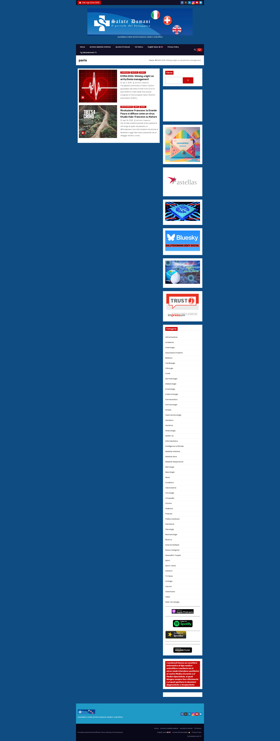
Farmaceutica (171, 399)
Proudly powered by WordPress (89, 732)
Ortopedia (169, 498)
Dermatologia (171, 378)
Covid (167, 373)
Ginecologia (170, 430)
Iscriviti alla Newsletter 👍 (181, 732)
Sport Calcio (170, 565)
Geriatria (169, 425)
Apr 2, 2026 (127, 83)
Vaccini (168, 586)
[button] (195, 49)
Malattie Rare (171, 456)
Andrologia (170, 347)
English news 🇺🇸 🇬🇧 (155, 47)
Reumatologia (171, 534)
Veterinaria (170, 591)
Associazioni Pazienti (174, 353)
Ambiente (169, 342)
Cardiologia (125, 72)
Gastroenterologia (173, 415)
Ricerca (142, 72)
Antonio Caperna (141, 83)
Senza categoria (172, 550)
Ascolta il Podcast (123, 47)
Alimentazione (171, 337)
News (136, 107)
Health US (134, 72)
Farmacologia (171, 404)
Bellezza (168, 358)
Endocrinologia (171, 394)
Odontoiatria (170, 488)
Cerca (169, 72)
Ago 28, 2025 (128, 120)
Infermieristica (171, 441)
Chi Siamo (139, 47)
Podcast (168, 513)
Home (82, 47)
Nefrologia (169, 467)
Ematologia (170, 389)
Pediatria (169, 508)
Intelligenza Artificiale (174, 446)
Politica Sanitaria (172, 519)
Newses (109, 732)
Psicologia (169, 529)
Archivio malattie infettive (100, 47)
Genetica (169, 420)
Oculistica (169, 482)
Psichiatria (169, 524)
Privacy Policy (173, 47)
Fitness (168, 410)
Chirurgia (169, 368)
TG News (169, 576)
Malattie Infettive (126, 107)
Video (167, 597)
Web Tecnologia (172, 602)
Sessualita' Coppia (173, 555)
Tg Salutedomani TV (88, 52)
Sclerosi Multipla (172, 545)
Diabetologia (170, 384)
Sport (167, 560)
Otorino (168, 503)
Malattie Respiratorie (174, 461)
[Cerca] (188, 80)
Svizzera (168, 571)
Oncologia (169, 493)
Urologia (168, 581)
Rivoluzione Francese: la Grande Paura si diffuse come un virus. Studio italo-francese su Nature (138, 113)
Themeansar (118, 732)
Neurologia (169, 472)
